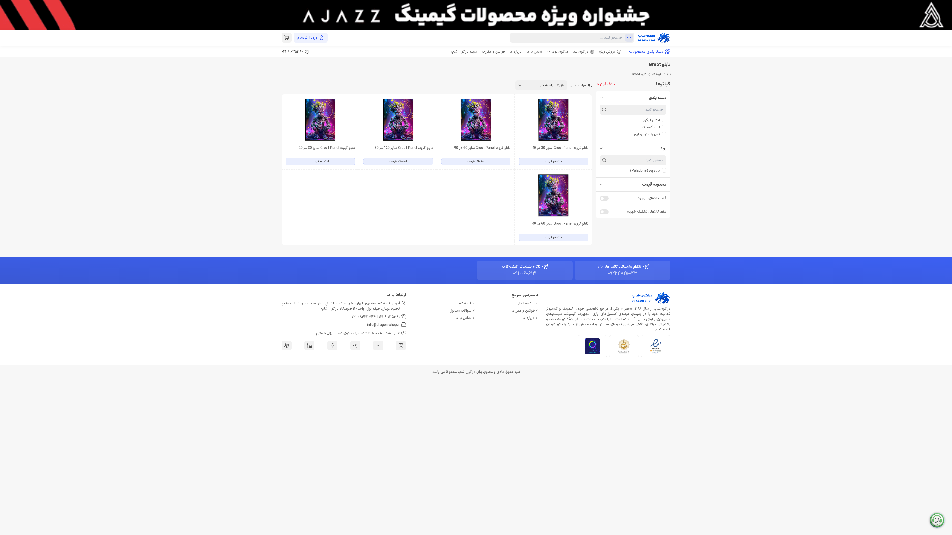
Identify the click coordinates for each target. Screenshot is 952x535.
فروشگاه (656, 74)
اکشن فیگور (651, 120)
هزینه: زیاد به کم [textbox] (552, 85)
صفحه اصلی (526, 303)
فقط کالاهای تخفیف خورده (646, 211)
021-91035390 (389, 317)
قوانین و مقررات (493, 51)
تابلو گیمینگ (651, 127)
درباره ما (516, 51)
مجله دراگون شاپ (464, 51)
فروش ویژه (607, 51)
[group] (476, 15)
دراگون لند (580, 51)
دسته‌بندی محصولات (646, 51)
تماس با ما (534, 51)
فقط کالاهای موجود (651, 198)
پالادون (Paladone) (645, 170)
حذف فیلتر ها (605, 84)
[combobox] (541, 85)
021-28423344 (364, 317)
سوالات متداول (460, 310)
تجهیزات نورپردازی (647, 134)
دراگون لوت (560, 51)
